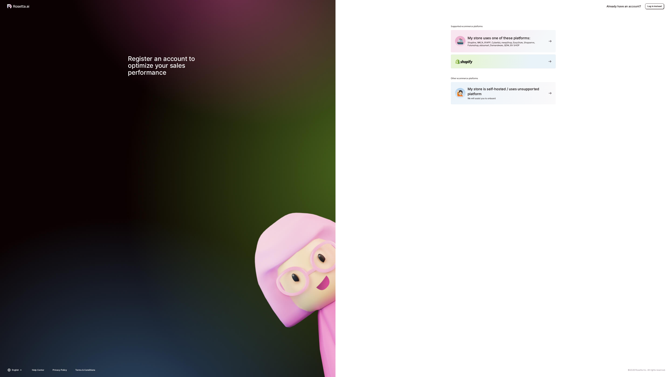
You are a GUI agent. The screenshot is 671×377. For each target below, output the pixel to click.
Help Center (38, 370)
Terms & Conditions (85, 370)
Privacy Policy (60, 370)
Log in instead (654, 6)
